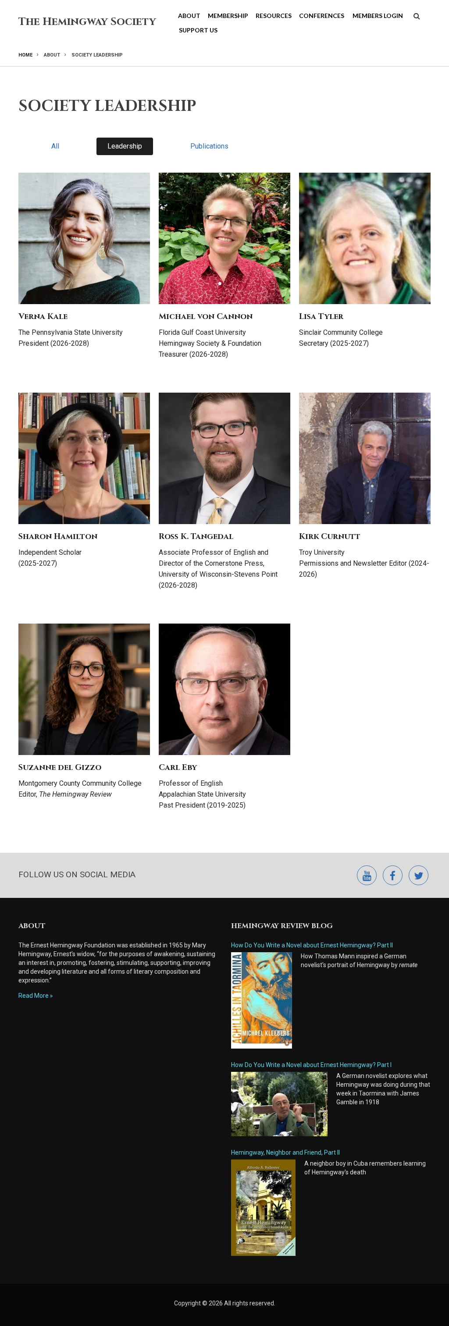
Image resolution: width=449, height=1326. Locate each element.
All (55, 146)
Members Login (378, 15)
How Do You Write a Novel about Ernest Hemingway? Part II (312, 945)
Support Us (198, 30)
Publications (209, 146)
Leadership (124, 146)
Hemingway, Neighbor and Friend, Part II (285, 1152)
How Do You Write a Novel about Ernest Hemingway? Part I (311, 1064)
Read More (33, 995)
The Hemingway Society (87, 22)
